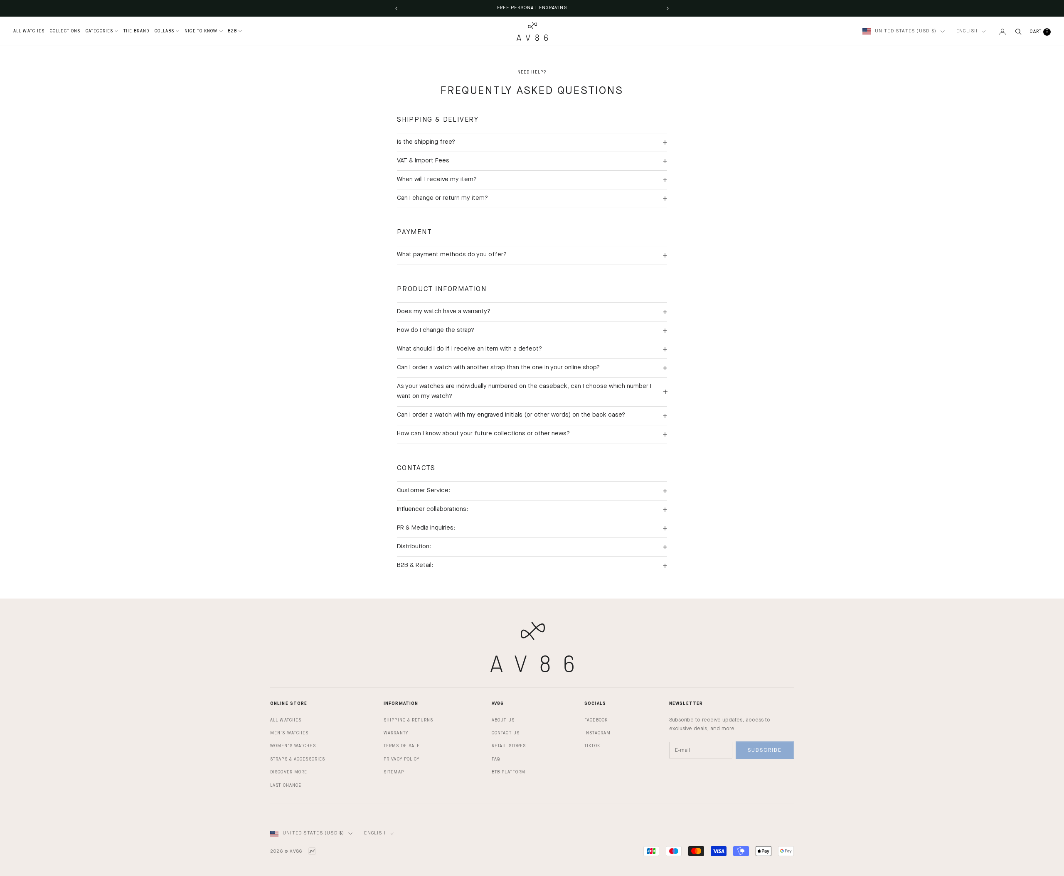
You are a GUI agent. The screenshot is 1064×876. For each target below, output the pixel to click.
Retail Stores (509, 746)
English (967, 31)
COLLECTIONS (65, 31)
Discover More (288, 772)
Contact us (506, 733)
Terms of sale (402, 746)
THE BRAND (136, 31)
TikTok (592, 746)
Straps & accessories (297, 759)
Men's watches (289, 733)
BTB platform (508, 772)
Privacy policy (402, 759)
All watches (285, 720)
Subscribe (765, 750)
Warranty (396, 733)
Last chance (285, 785)
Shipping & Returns (408, 720)
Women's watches (293, 746)
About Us (503, 720)
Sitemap (394, 772)
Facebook (596, 720)
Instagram (597, 733)
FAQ (496, 759)
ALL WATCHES (28, 31)
